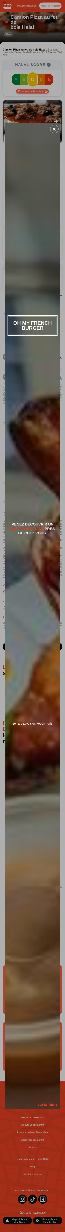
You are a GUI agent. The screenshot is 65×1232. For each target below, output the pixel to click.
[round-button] (54, 129)
